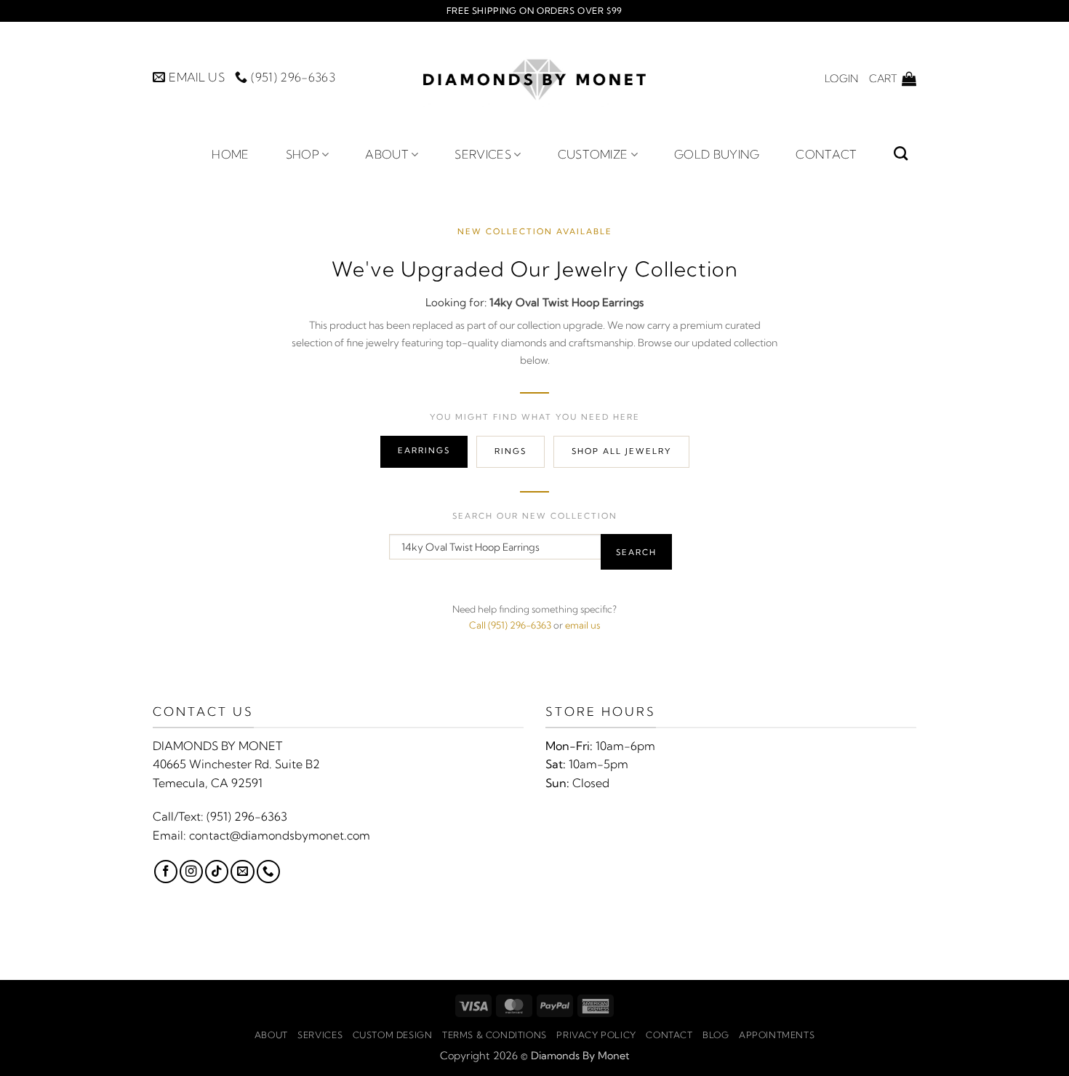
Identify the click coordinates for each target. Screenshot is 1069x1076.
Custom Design (393, 1034)
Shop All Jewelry (621, 451)
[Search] (900, 153)
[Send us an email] (242, 871)
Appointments (776, 1034)
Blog (715, 1034)
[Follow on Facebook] (165, 871)
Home (230, 154)
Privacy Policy (596, 1034)
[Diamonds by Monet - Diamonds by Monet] (534, 78)
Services (483, 154)
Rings (511, 451)
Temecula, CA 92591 (208, 783)
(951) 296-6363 (247, 816)
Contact (826, 154)
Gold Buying (717, 154)
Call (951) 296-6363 (510, 625)
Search (636, 552)
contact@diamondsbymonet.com (279, 835)
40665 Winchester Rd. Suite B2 (236, 764)
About (387, 154)
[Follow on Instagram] (191, 871)
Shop (302, 154)
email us (582, 625)
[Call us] (268, 871)
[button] (841, 78)
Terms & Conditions (494, 1034)
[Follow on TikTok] (216, 871)
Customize (593, 154)
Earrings (424, 450)
